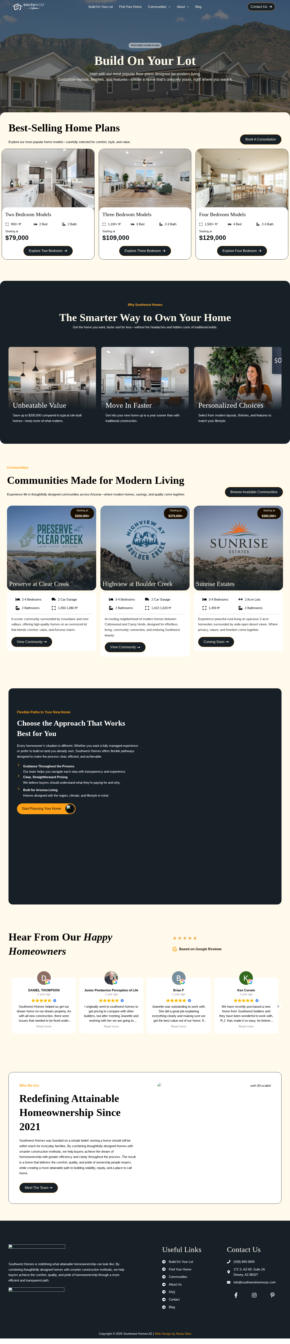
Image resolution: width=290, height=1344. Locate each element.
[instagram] (254, 1295)
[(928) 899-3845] (241, 1262)
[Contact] (171, 1299)
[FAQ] (168, 1292)
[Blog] (168, 1307)
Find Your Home (130, 6)
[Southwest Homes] (29, 6)
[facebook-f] (236, 1295)
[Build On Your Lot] (177, 1262)
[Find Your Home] (176, 1269)
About (181, 6)
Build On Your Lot (101, 6)
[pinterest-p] (272, 1295)
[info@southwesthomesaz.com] (251, 1282)
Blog (198, 6)
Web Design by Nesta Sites (173, 1333)
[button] (168, 7)
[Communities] (174, 1277)
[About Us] (172, 1284)
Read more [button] (43, 1026)
